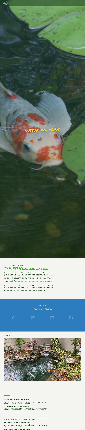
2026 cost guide (24, 426)
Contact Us (79, 2)
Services (53, 2)
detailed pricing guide (10, 426)
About (73, 2)
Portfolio (67, 2)
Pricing (60, 2)
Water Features (45, 2)
